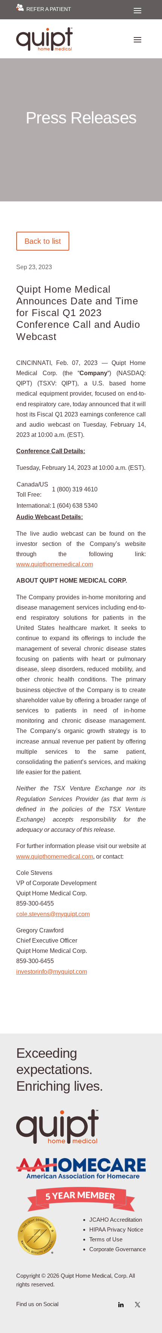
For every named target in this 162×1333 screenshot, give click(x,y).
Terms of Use (105, 1239)
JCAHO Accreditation (115, 1219)
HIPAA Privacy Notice (116, 1229)
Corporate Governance (117, 1249)
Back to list (42, 241)
